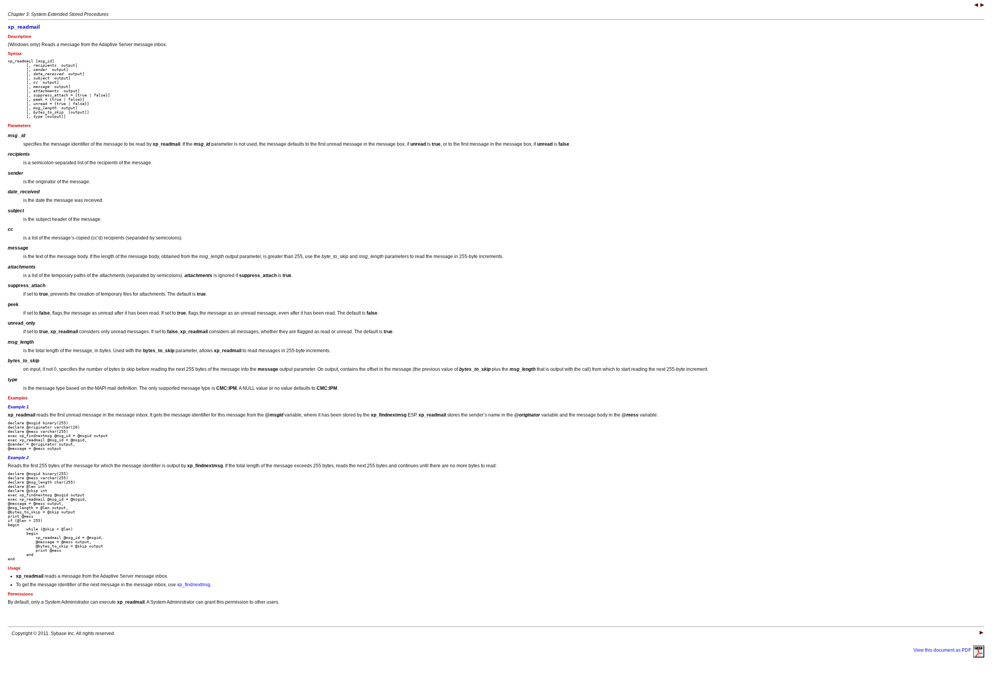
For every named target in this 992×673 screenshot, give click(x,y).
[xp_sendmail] (982, 6)
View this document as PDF (943, 650)
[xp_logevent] (976, 6)
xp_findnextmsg (193, 584)
